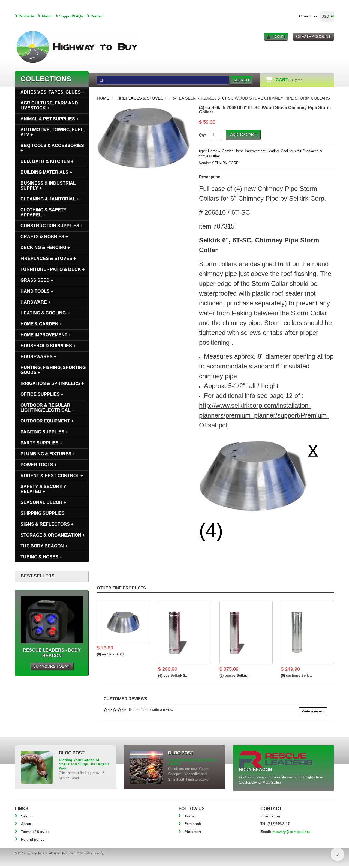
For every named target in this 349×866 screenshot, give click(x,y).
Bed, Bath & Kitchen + (46, 161)
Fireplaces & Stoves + (141, 98)
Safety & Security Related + (43, 489)
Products (26, 16)
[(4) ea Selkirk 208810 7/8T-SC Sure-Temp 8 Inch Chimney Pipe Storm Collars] (123, 622)
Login (279, 36)
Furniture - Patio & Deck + (52, 269)
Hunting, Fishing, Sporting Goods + (53, 370)
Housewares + (38, 356)
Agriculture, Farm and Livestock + (49, 105)
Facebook (193, 824)
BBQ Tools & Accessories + (52, 148)
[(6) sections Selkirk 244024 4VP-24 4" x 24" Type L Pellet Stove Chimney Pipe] (307, 632)
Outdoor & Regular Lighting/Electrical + (47, 407)
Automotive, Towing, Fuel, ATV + (52, 132)
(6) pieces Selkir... (234, 675)
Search (27, 816)
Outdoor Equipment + (47, 421)
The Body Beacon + (43, 546)
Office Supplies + (41, 394)
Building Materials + (46, 172)
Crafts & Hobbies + (44, 236)
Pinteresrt (193, 832)
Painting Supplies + (44, 432)
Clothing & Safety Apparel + (43, 212)
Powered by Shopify (90, 853)
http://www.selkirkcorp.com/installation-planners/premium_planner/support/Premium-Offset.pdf (264, 415)
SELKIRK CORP (225, 163)
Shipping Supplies (42, 513)
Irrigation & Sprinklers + (52, 383)
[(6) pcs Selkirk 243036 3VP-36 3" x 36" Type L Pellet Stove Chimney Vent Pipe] (184, 632)
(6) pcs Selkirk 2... (173, 675)
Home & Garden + (41, 324)
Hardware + (35, 302)
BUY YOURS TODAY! (51, 666)
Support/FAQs (71, 16)
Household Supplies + (48, 345)
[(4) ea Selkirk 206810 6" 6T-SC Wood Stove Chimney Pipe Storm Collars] (144, 108)
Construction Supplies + (51, 225)
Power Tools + (38, 464)
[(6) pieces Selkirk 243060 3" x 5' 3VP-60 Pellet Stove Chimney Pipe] (246, 632)
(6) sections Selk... (296, 675)
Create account (313, 36)
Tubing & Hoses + (41, 557)
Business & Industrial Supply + (48, 185)
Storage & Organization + (52, 535)
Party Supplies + (41, 443)
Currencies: (308, 16)
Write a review (313, 711)
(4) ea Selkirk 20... (112, 654)
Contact (97, 16)
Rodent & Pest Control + (51, 475)
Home (103, 98)
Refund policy (32, 839)
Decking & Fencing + (45, 247)
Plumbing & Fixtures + (47, 453)
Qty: (202, 135)
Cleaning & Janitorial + (49, 199)
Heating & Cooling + (44, 313)
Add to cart (243, 134)
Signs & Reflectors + (46, 524)
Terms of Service (35, 832)
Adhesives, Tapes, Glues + (52, 92)
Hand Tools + (36, 291)
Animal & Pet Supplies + (49, 118)
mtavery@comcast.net (291, 832)
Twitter (190, 816)
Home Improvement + (45, 334)
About (46, 16)
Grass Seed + (36, 280)
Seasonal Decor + (43, 502)
